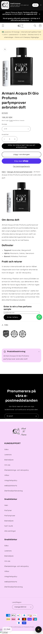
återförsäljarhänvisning (13, 491)
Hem (4, 172)
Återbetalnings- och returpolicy (16, 470)
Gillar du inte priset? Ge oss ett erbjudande (21, 146)
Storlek (4, 124)
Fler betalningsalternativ (21, 166)
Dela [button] (6, 325)
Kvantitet (5, 134)
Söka (6, 449)
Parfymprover (9, 515)
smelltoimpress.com (18, 627)
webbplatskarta (10, 485)
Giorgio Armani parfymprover (19, 172)
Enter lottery (12, 317)
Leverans (8, 454)
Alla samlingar (10, 531)
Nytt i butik (8, 526)
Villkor (6, 475)
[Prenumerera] (35, 416)
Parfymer (8, 510)
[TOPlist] (4, 632)
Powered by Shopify (29, 627)
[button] (2, 25)
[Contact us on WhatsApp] (39, 317)
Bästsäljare (8, 460)
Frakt (11, 120)
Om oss (7, 465)
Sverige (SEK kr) (20, 607)
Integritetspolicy (10, 480)
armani (5, 113)
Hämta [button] (35, 5)
